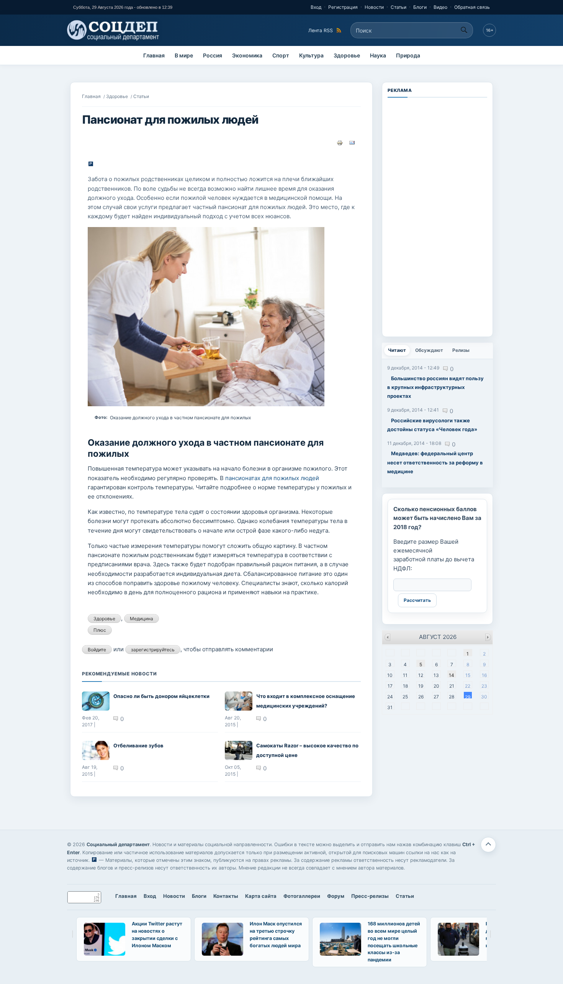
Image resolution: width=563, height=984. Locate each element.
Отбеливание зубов (138, 745)
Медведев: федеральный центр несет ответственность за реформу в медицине (435, 462)
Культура (311, 55)
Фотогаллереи (301, 896)
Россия (212, 55)
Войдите (97, 649)
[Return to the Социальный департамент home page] (113, 30)
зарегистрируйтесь (153, 649)
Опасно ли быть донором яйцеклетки (161, 696)
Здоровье (347, 55)
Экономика (247, 55)
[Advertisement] (437, 216)
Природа (408, 55)
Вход (316, 7)
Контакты (225, 896)
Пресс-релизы (370, 896)
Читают (399, 350)
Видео (440, 7)
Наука (378, 55)
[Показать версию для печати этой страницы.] (340, 142)
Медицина (141, 618)
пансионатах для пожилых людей (272, 478)
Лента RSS (320, 30)
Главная (154, 55)
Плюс (99, 630)
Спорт (280, 55)
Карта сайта (261, 896)
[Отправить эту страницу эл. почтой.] (352, 142)
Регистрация (343, 7)
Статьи (398, 7)
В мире (184, 55)
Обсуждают (429, 350)
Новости (374, 7)
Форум (335, 896)
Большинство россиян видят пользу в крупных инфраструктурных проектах (435, 387)
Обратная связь (472, 7)
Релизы (461, 350)
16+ (489, 30)
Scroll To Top (488, 844)
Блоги (420, 7)
